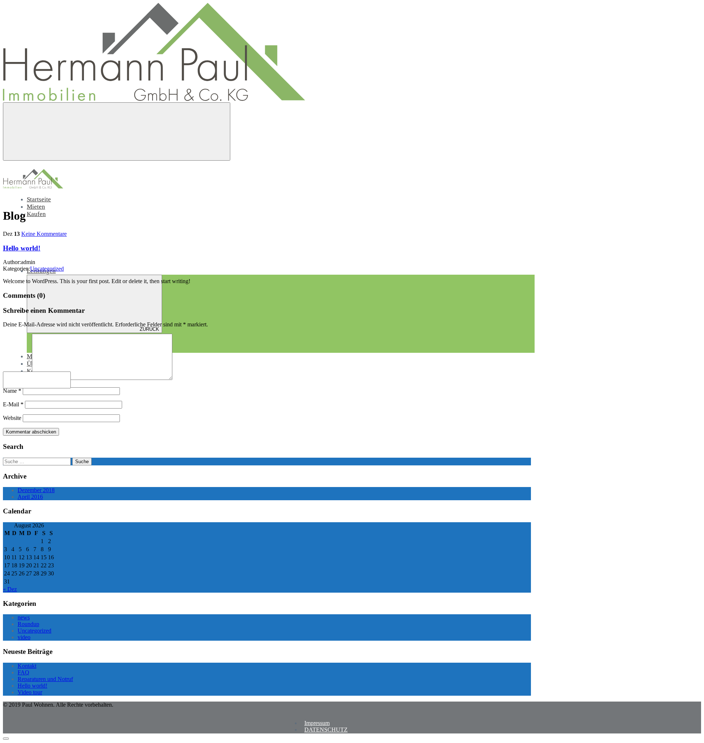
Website (12, 418)
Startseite (39, 199)
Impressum (317, 723)
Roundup (28, 624)
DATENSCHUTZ (326, 729)
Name (12, 391)
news (24, 617)
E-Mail (13, 404)
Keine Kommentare (44, 234)
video (24, 637)
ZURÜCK (149, 329)
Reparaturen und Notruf (45, 679)
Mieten (36, 206)
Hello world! (21, 248)
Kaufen (36, 214)
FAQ (23, 672)
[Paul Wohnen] (154, 99)
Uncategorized (47, 269)
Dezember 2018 (36, 490)
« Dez (10, 589)
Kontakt (27, 666)
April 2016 (30, 497)
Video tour (30, 692)
